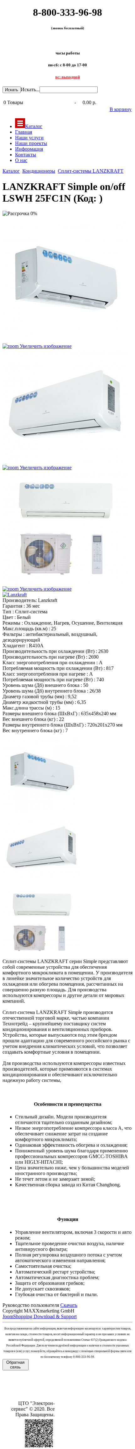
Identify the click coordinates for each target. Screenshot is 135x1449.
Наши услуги (29, 137)
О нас (21, 160)
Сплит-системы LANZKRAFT (90, 171)
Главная (23, 132)
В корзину (121, 109)
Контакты (25, 154)
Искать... (30, 89)
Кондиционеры (38, 171)
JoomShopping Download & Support (40, 1316)
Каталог (33, 126)
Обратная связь (15, 1364)
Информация (29, 149)
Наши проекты (31, 143)
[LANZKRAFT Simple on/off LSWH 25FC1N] (42, 772)
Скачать (68, 1305)
